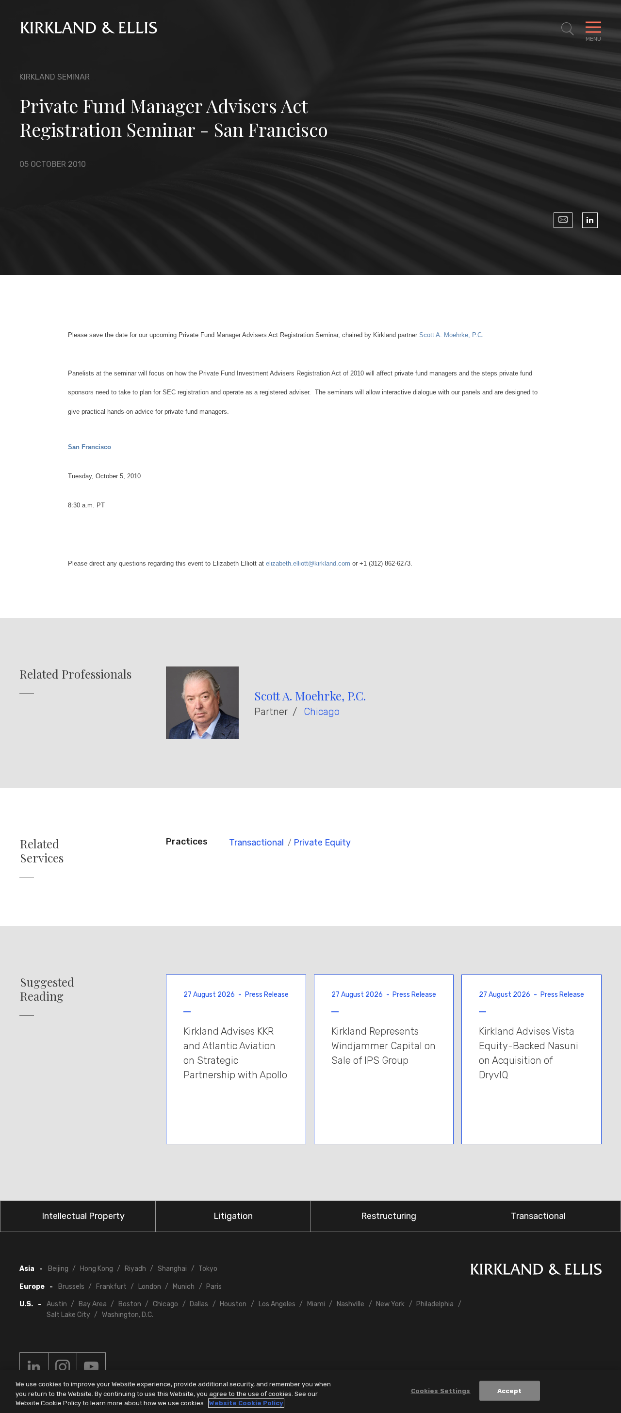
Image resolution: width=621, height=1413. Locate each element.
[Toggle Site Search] (567, 29)
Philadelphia (435, 1304)
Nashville (350, 1304)
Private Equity (322, 842)
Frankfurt (111, 1287)
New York (390, 1304)
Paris (214, 1287)
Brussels (71, 1287)
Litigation (233, 1216)
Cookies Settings (441, 1390)
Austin (57, 1304)
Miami (316, 1304)
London (149, 1287)
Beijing (58, 1269)
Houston (233, 1304)
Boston (129, 1304)
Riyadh (135, 1269)
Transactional (256, 842)
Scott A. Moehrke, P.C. (310, 695)
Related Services (42, 850)
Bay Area (93, 1304)
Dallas (199, 1304)
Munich (184, 1287)
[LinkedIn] (590, 220)
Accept (509, 1390)
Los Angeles (277, 1304)
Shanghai (172, 1269)
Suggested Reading (47, 989)
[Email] (563, 220)
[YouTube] (91, 1366)
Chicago (322, 711)
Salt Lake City (68, 1315)
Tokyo (207, 1269)
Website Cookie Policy (246, 1403)
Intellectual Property (83, 1216)
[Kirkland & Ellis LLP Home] (536, 1271)
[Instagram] (62, 1366)
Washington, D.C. (127, 1315)
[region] (310, 1391)
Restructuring (388, 1216)
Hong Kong (96, 1269)
